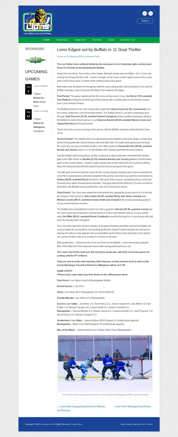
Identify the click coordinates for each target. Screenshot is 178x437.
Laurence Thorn (93, 56)
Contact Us (127, 40)
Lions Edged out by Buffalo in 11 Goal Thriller (99, 49)
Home (46, 40)
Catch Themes (147, 424)
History (97, 40)
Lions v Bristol (41, 86)
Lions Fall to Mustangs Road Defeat (134, 406)
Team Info (62, 40)
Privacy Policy (76, 424)
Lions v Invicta (41, 111)
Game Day (80, 40)
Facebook (144, 13)
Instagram (150, 13)
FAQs (111, 40)
